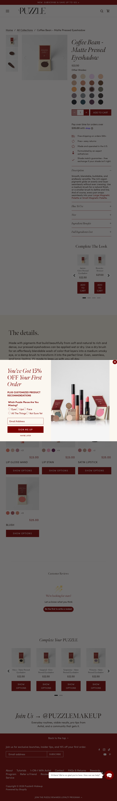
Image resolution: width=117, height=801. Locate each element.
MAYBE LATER (25, 435)
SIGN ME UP (25, 429)
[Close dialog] (115, 362)
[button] (109, 775)
